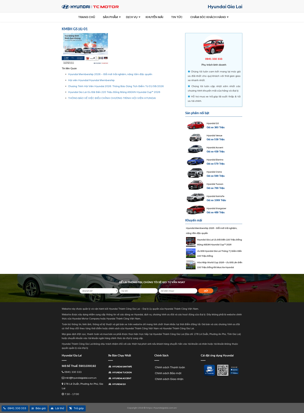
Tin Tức (176, 17)
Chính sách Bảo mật (168, 373)
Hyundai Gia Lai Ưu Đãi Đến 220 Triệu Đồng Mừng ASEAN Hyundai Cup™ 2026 (114, 92)
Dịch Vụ (132, 17)
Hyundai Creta (214, 172)
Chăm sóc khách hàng (208, 17)
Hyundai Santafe (215, 196)
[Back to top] (299, 405)
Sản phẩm (110, 17)
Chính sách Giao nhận (169, 379)
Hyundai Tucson (215, 184)
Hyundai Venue (214, 135)
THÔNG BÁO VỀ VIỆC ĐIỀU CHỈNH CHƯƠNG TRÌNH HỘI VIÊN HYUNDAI (112, 98)
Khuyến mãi (154, 17)
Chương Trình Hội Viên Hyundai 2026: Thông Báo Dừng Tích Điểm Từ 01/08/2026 (116, 86)
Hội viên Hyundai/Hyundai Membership (91, 80)
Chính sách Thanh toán (170, 367)
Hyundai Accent (215, 147)
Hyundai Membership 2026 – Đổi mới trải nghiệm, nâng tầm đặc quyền (110, 74)
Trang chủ (86, 17)
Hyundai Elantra (215, 159)
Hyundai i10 (213, 123)
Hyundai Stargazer (216, 208)
